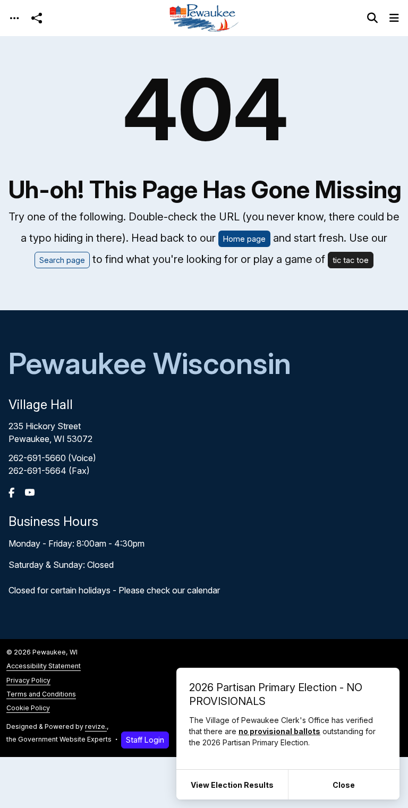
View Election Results (232, 784)
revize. (96, 726)
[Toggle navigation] (14, 18)
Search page (62, 260)
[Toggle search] (372, 18)
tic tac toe (351, 260)
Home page (244, 238)
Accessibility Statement (43, 666)
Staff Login (145, 739)
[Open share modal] (37, 18)
